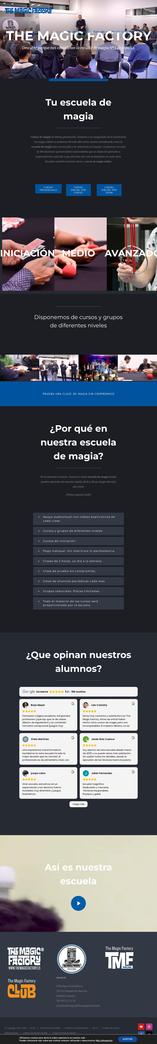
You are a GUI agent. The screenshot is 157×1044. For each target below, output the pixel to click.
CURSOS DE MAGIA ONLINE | (36, 1033)
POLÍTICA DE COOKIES (50, 1028)
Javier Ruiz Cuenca (103, 739)
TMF (24, 1028)
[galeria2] (137, 356)
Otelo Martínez (40, 739)
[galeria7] (58, 356)
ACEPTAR (127, 1039)
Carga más (78, 804)
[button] (2, 368)
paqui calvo (38, 773)
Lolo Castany (99, 705)
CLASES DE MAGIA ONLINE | (65, 1033)
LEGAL (32, 1028)
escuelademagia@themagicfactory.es (78, 1005)
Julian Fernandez (101, 773)
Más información (104, 1040)
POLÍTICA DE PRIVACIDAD (76, 1028)
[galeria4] (19, 356)
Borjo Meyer (38, 705)
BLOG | (96, 1028)
